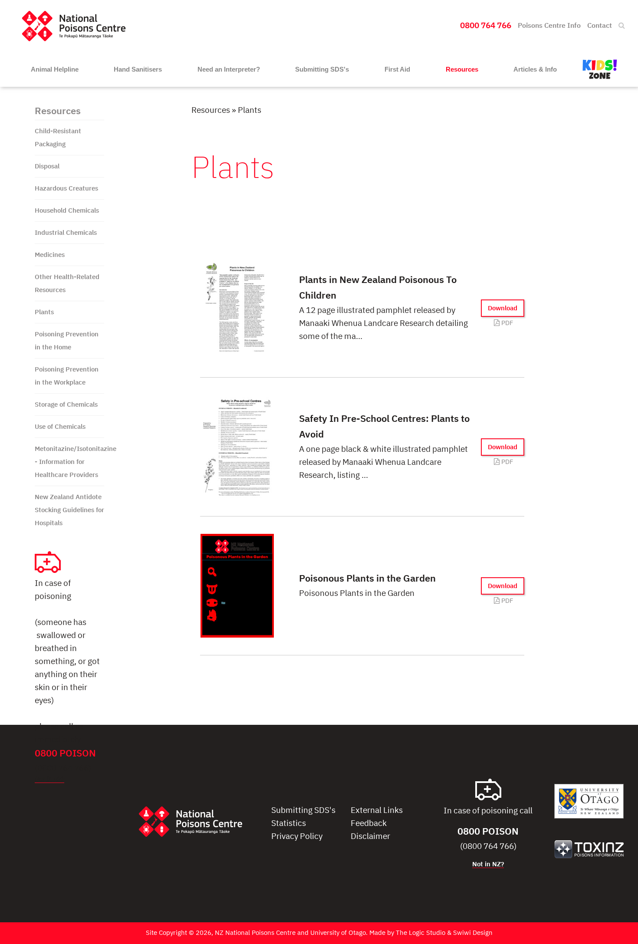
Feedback (369, 823)
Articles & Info (535, 69)
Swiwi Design (473, 933)
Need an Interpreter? (228, 69)
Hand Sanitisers (138, 69)
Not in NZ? (49, 779)
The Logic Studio (420, 933)
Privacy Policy (296, 836)
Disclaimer (370, 836)
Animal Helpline (55, 69)
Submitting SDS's (322, 69)
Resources (462, 69)
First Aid (397, 69)
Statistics (288, 823)
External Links (377, 810)
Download (502, 308)
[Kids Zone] (600, 69)
